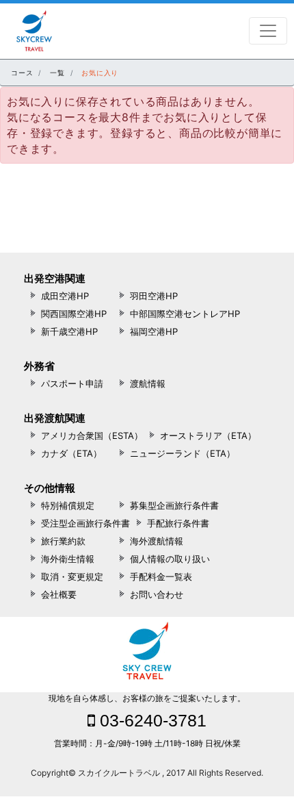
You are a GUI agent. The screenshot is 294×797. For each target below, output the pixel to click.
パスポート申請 (72, 383)
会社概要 (59, 594)
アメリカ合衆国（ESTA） (92, 435)
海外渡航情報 (156, 540)
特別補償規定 (67, 505)
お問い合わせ (156, 594)
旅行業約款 (63, 540)
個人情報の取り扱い (170, 558)
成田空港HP (65, 295)
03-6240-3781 (150, 720)
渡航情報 (147, 383)
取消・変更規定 (72, 576)
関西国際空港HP (74, 313)
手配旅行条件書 (178, 523)
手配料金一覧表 (161, 576)
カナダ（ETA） (71, 453)
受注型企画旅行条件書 (85, 523)
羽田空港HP (154, 295)
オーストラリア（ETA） (208, 435)
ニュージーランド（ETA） (182, 453)
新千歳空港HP (69, 331)
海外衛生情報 (67, 558)
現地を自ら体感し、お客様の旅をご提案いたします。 (147, 698)
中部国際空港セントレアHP (185, 313)
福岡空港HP (154, 331)
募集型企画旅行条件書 (174, 505)
